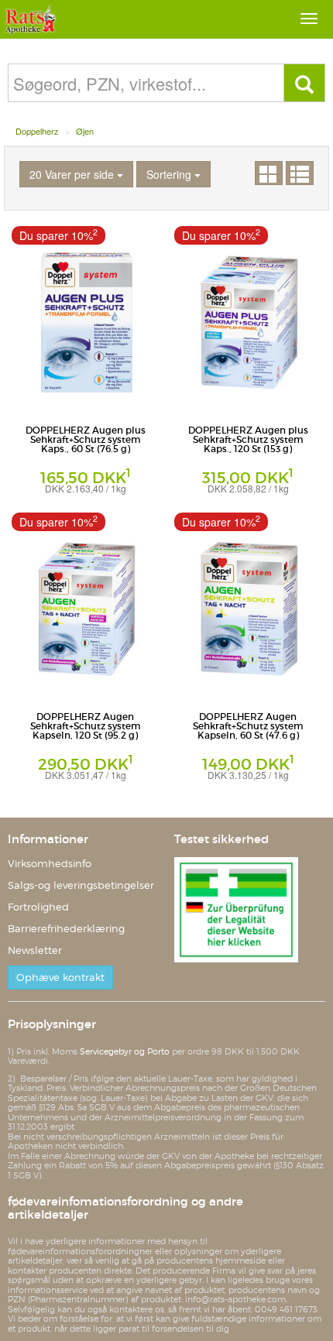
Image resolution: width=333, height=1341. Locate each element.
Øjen (85, 131)
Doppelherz (37, 131)
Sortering (170, 174)
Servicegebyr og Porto (125, 1051)
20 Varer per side (73, 174)
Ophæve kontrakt (60, 977)
